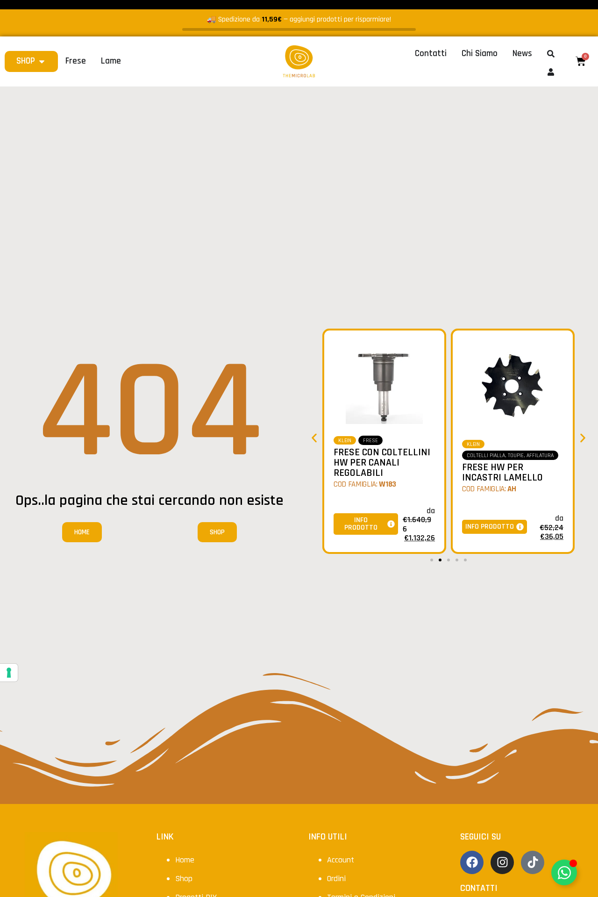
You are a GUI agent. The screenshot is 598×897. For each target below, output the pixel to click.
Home (184, 859)
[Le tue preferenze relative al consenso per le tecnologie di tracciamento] (9, 673)
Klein (344, 440)
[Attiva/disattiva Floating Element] (564, 872)
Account (340, 859)
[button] (314, 438)
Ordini (336, 878)
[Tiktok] (532, 862)
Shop (183, 878)
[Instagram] (502, 862)
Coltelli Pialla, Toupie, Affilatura (510, 455)
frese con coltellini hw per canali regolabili (382, 463)
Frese (370, 440)
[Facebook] (472, 862)
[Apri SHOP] (41, 61)
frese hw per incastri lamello (502, 472)
